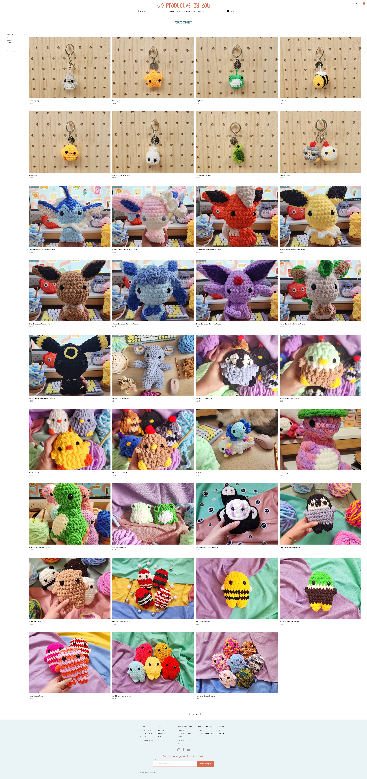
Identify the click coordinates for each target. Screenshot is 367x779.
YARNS (200, 730)
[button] (355, 3)
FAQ (219, 730)
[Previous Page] (189, 714)
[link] (364, 3)
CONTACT (221, 733)
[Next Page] (200, 714)
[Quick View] (69, 67)
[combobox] (351, 32)
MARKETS (221, 727)
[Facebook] (183, 750)
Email (154, 759)
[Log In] (228, 11)
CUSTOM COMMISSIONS (205, 733)
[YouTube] (188, 750)
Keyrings (9, 42)
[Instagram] (179, 750)
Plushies (9, 40)
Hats (8, 45)
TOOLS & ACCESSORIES (205, 727)
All (7, 38)
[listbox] (355, 3)
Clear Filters (11, 51)
